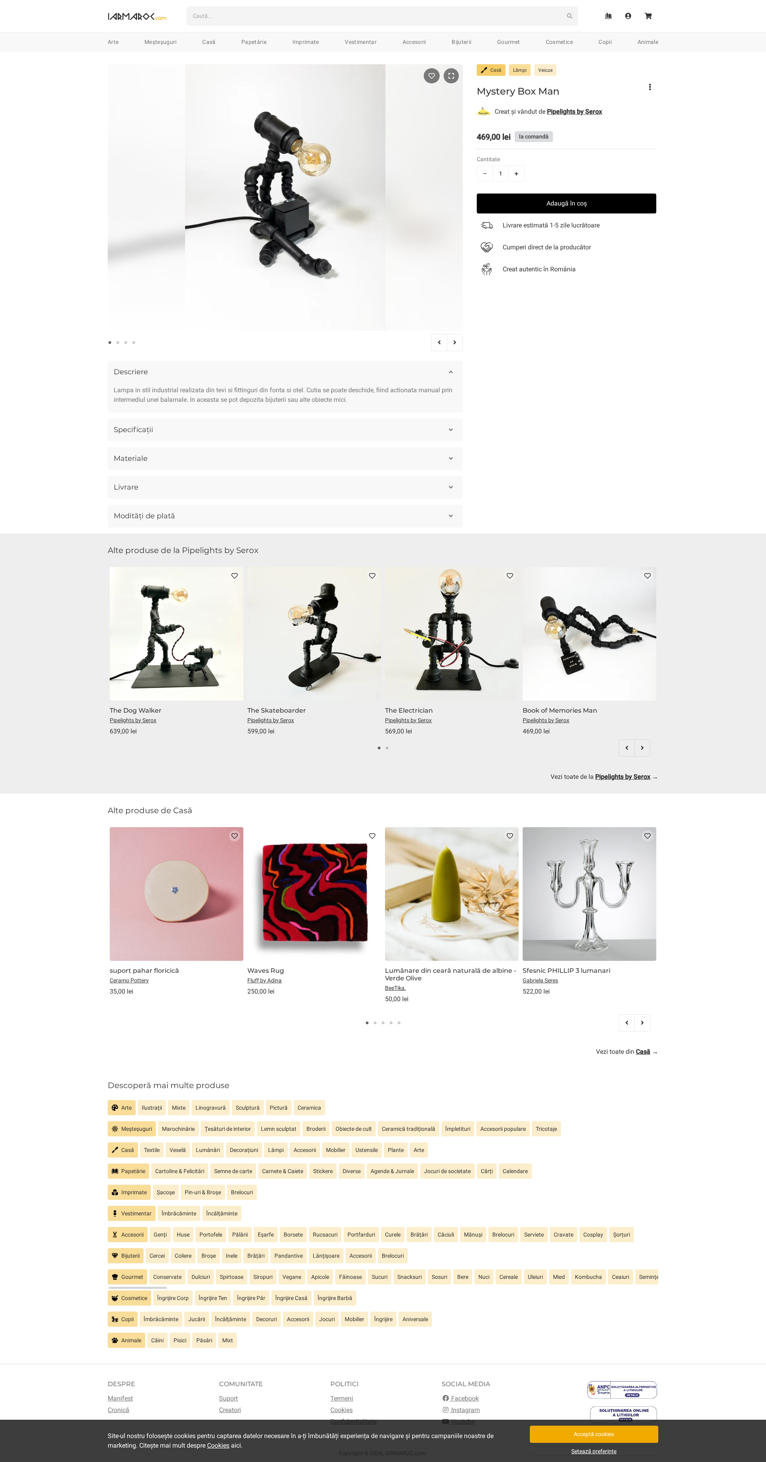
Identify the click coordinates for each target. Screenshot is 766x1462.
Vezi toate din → (627, 1051)
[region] (383, 1110)
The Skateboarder (276, 710)
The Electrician (409, 710)
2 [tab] (118, 343)
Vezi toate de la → (604, 776)
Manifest (120, 1398)
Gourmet (508, 42)
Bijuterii (461, 42)
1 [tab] (110, 343)
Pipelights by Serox (133, 720)
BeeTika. (395, 988)
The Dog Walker (136, 710)
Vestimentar (361, 42)
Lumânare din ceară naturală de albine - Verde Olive (450, 974)
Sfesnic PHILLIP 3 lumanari (566, 970)
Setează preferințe (593, 1451)
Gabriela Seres (540, 980)
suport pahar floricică (144, 970)
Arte (113, 42)
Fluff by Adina (264, 980)
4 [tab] (134, 343)
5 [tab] (399, 1023)
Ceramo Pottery (129, 980)
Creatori (230, 1410)
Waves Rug (265, 970)
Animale (648, 42)
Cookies (341, 1410)
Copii (605, 42)
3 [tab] (126, 343)
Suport (228, 1398)
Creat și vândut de (548, 111)
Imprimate (305, 42)
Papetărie (254, 42)
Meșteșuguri (160, 42)
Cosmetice (559, 42)
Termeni (341, 1398)
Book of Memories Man (560, 710)
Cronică (118, 1410)
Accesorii (414, 42)
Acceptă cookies (594, 1434)
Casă (208, 42)
